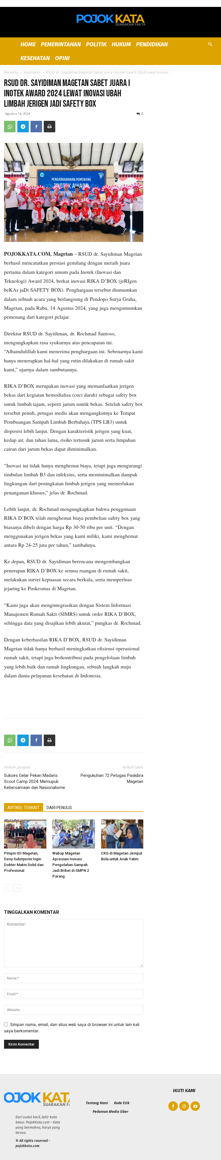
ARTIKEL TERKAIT (23, 807)
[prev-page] (7, 887)
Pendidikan (152, 44)
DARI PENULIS (59, 807)
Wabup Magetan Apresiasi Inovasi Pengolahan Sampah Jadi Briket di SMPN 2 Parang (70, 864)
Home (28, 44)
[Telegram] (23, 126)
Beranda (11, 72)
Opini (62, 58)
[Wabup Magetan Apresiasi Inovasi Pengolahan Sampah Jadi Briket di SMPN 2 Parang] (73, 833)
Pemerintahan (61, 44)
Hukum (121, 44)
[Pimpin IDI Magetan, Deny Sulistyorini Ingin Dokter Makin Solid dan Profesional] (25, 833)
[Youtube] (195, 1106)
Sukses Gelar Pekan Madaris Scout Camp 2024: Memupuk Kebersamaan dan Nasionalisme (34, 781)
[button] (210, 44)
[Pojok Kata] (110, 19)
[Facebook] (36, 126)
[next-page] (16, 887)
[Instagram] (184, 1106)
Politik (96, 44)
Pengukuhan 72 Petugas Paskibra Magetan (112, 778)
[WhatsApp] (10, 126)
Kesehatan (35, 58)
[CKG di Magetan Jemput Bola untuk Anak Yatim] (122, 833)
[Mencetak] (49, 126)
